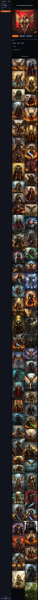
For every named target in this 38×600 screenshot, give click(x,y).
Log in (6, 596)
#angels (22, 43)
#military (14, 43)
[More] (33, 36)
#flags (18, 43)
